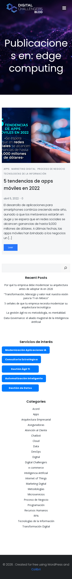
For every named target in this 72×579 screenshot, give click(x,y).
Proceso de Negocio (51, 168)
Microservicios (36, 494)
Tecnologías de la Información (25, 173)
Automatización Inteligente (24, 378)
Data (36, 446)
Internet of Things (36, 478)
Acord (36, 409)
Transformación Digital (36, 526)
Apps (7, 168)
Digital (36, 457)
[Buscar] (65, 268)
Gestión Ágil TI (20, 369)
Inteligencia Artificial (36, 473)
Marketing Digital (23, 168)
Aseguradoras (36, 425)
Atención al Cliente (36, 430)
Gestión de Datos (20, 388)
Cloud (36, 441)
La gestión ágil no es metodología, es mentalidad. (36, 312)
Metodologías (36, 489)
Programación (36, 505)
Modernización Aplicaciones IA (25, 350)
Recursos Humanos (36, 510)
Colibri (36, 569)
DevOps (36, 451)
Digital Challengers (36, 462)
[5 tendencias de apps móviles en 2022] (36, 135)
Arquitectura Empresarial (36, 419)
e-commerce (36, 467)
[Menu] (64, 8)
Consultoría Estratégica (21, 359)
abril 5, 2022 (11, 198)
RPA (36, 515)
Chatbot (36, 435)
